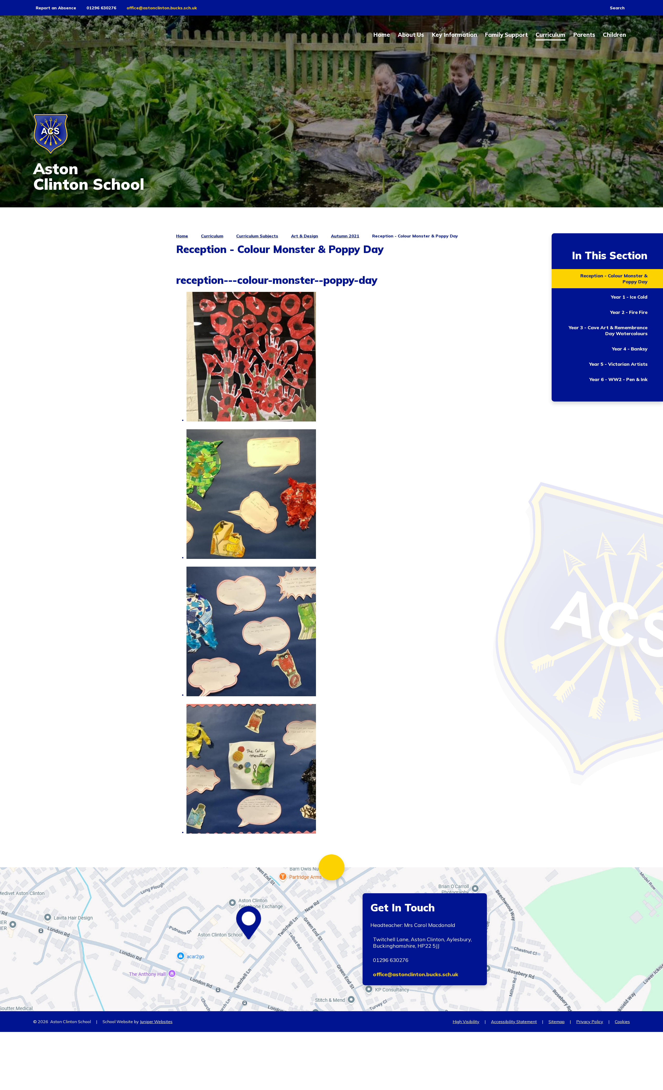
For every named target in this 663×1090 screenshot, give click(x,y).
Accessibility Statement (514, 1021)
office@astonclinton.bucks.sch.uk (415, 974)
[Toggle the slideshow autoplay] (624, 97)
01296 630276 (390, 960)
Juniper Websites (156, 1021)
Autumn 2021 (345, 235)
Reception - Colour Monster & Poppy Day (415, 235)
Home (182, 235)
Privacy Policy (589, 1021)
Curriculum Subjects (257, 235)
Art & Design (304, 235)
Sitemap (557, 1021)
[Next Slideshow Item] (624, 125)
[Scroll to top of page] (331, 867)
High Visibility (466, 1021)
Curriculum (212, 235)
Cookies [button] (622, 1021)
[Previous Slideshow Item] (624, 111)
